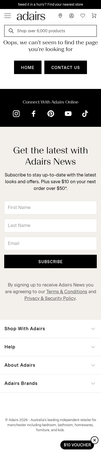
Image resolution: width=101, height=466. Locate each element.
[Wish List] (83, 15)
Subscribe (50, 262)
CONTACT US (65, 67)
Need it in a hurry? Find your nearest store (50, 4)
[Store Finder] (60, 15)
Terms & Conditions (66, 291)
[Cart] (94, 15)
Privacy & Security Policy (49, 298)
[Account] (71, 15)
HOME (28, 67)
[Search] (12, 31)
